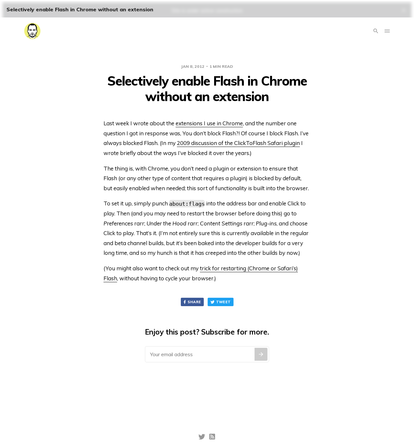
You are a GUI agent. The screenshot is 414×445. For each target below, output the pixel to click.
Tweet (223, 302)
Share (194, 302)
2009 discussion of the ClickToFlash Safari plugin (238, 143)
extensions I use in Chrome (209, 123)
